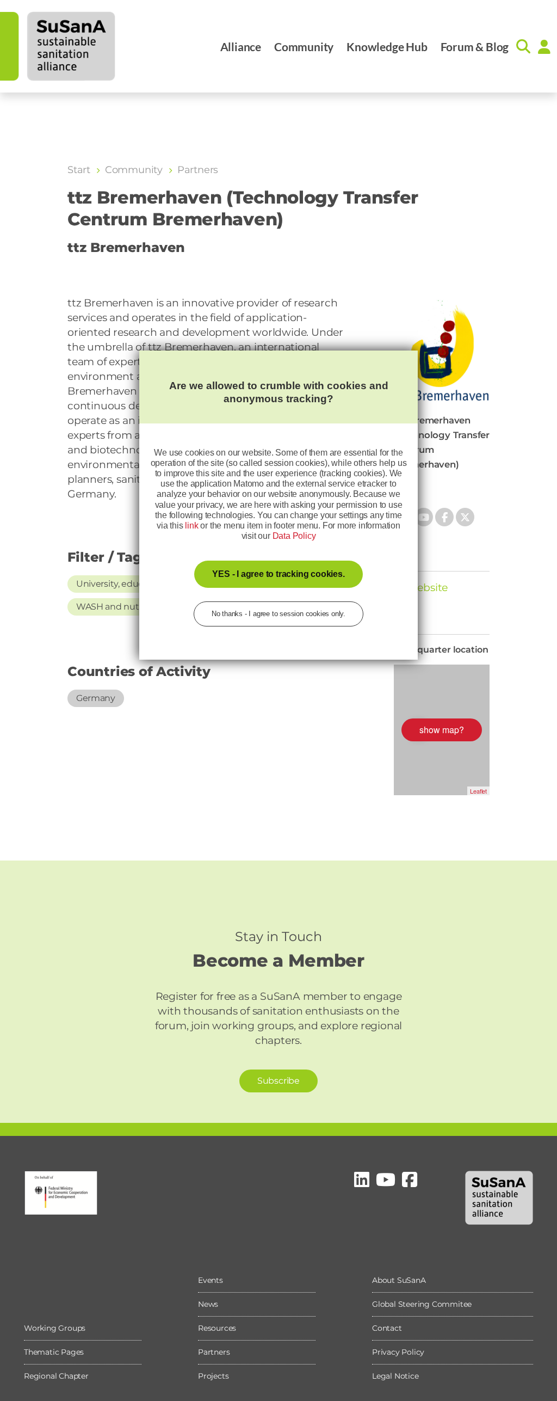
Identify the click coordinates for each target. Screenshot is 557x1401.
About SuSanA (399, 1280)
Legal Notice (395, 1376)
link (191, 525)
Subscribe (278, 1081)
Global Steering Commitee (422, 1304)
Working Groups (54, 1328)
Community (303, 46)
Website (426, 587)
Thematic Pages (54, 1352)
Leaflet (478, 790)
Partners (214, 1352)
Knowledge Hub (386, 46)
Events (210, 1280)
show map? (441, 729)
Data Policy (294, 535)
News (208, 1304)
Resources (217, 1328)
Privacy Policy (398, 1352)
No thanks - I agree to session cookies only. (278, 614)
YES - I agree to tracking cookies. (278, 574)
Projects (213, 1376)
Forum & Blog (475, 46)
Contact (387, 1328)
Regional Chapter (56, 1376)
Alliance (240, 46)
